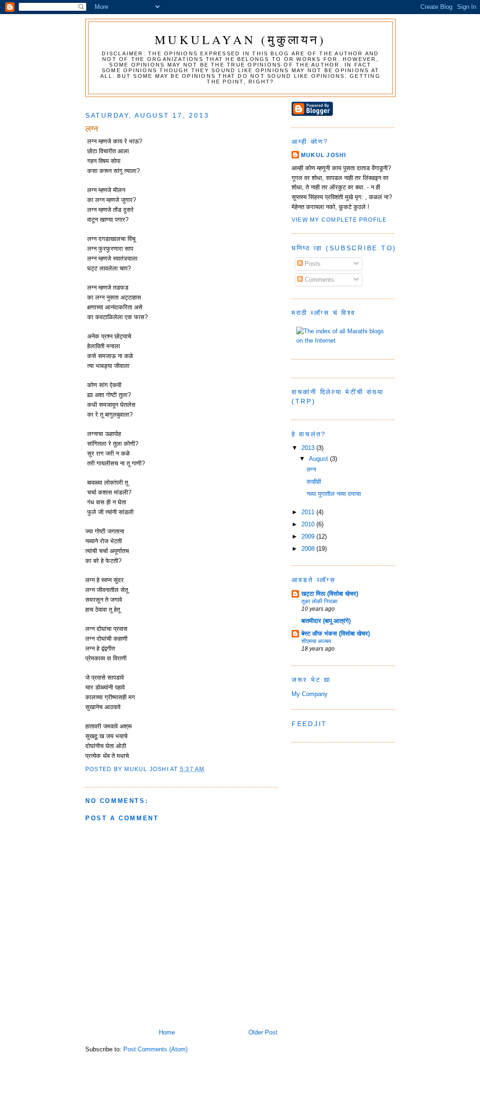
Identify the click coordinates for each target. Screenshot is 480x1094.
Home (167, 1032)
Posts (312, 263)
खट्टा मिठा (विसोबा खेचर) (329, 593)
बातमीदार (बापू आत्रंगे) (326, 620)
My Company (310, 693)
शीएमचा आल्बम (316, 641)
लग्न (311, 469)
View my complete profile (339, 220)
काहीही (314, 481)
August (319, 458)
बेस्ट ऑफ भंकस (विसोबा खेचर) (335, 633)
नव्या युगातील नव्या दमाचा (334, 493)
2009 (308, 536)
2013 (308, 447)
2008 (308, 548)
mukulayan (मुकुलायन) (240, 39)
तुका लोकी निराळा (319, 601)
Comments (318, 279)
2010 (308, 524)
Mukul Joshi (323, 155)
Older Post (263, 1032)
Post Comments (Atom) (155, 1049)
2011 (308, 512)
